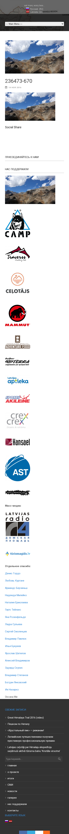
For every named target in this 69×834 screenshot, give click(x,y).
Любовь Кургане (14, 580)
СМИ (10, 784)
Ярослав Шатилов (15, 653)
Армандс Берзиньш (16, 588)
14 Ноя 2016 (15, 87)
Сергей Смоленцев (16, 631)
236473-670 (18, 81)
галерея (12, 797)
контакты (13, 810)
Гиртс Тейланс (13, 609)
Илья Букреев (13, 646)
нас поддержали (17, 804)
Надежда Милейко (16, 595)
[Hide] (48, 832)
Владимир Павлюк (15, 638)
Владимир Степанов (16, 675)
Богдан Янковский (15, 682)
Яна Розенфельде (15, 617)
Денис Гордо (12, 573)
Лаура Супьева (13, 624)
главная (12, 765)
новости (12, 791)
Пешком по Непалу (18, 724)
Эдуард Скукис (14, 667)
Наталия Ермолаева (16, 602)
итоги (11, 778)
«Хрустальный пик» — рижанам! (26, 730)
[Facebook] (23, 832)
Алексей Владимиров (17, 660)
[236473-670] (34, 57)
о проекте (13, 772)
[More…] (45, 832)
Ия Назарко (12, 689)
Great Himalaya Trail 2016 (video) (26, 717)
